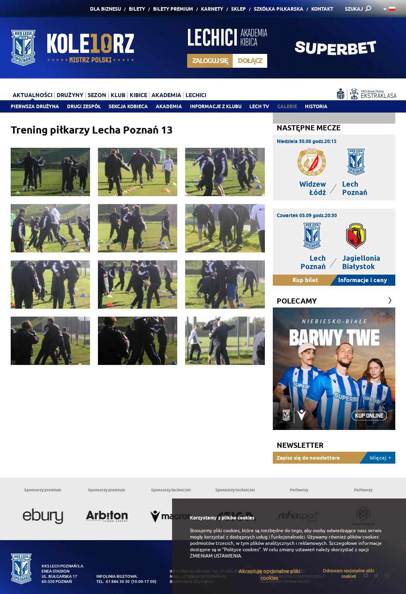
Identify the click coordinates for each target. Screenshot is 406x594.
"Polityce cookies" (241, 549)
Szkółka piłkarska (278, 9)
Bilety (137, 9)
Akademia (169, 106)
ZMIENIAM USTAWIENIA (215, 556)
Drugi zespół (84, 106)
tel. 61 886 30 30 (113, 581)
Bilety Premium (173, 9)
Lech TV (259, 106)
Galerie (287, 106)
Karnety (212, 9)
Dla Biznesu (105, 9)
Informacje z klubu (215, 106)
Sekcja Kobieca (128, 106)
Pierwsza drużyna (35, 106)
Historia (316, 106)
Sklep (238, 9)
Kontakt (322, 9)
